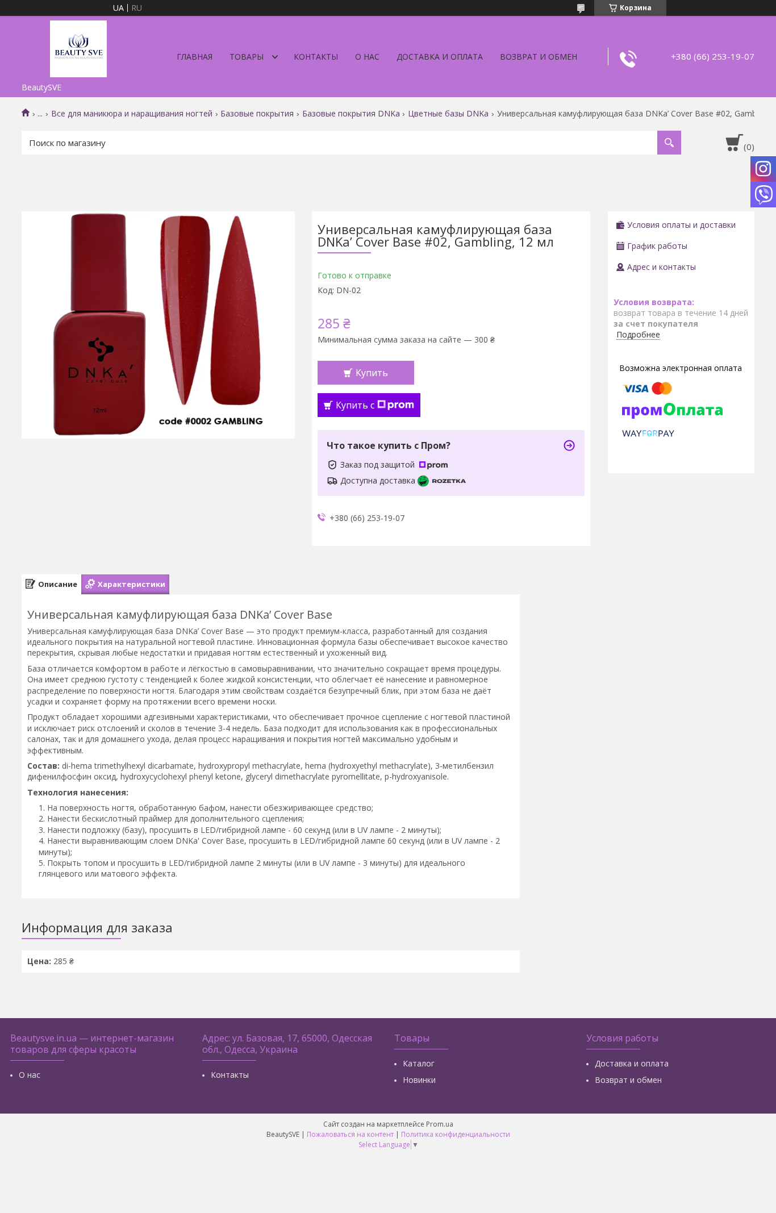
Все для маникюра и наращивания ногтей (131, 114)
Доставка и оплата (440, 56)
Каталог (419, 1063)
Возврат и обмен (538, 56)
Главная (194, 56)
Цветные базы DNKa (448, 114)
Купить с (355, 405)
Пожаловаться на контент (350, 1134)
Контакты (316, 56)
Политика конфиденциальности (455, 1134)
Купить (372, 372)
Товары (247, 56)
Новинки (419, 1079)
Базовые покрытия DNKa (351, 114)
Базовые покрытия (257, 114)
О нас (367, 56)
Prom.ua (439, 1124)
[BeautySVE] (78, 46)
